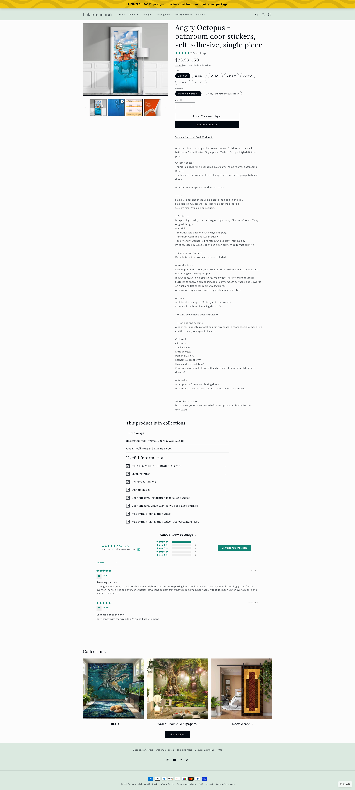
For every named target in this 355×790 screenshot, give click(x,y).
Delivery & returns (204, 749)
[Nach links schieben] (86, 108)
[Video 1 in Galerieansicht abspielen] (116, 107)
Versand (179, 65)
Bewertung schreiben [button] (234, 547)
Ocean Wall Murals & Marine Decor (149, 448)
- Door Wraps (135, 433)
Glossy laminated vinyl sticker (222, 93)
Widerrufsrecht (167, 784)
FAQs (219, 749)
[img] (104, 570)
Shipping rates (184, 749)
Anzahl (178, 100)
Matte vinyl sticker (188, 93)
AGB (201, 784)
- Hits (111, 724)
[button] (256, 14)
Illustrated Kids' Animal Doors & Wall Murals (155, 440)
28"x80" (199, 75)
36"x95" (199, 82)
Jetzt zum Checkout (207, 124)
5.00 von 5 (123, 546)
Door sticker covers (143, 749)
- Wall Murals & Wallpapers (176, 724)
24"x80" (182, 75)
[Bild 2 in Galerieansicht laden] (134, 107)
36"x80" (247, 75)
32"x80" (231, 75)
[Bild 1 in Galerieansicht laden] (98, 107)
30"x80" (215, 75)
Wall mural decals (165, 749)
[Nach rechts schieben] (165, 108)
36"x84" (182, 82)
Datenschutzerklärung (186, 784)
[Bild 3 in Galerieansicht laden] (152, 107)
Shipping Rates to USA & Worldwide (194, 137)
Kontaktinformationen (225, 784)
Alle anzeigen (177, 734)
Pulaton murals (134, 784)
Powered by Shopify (149, 784)
